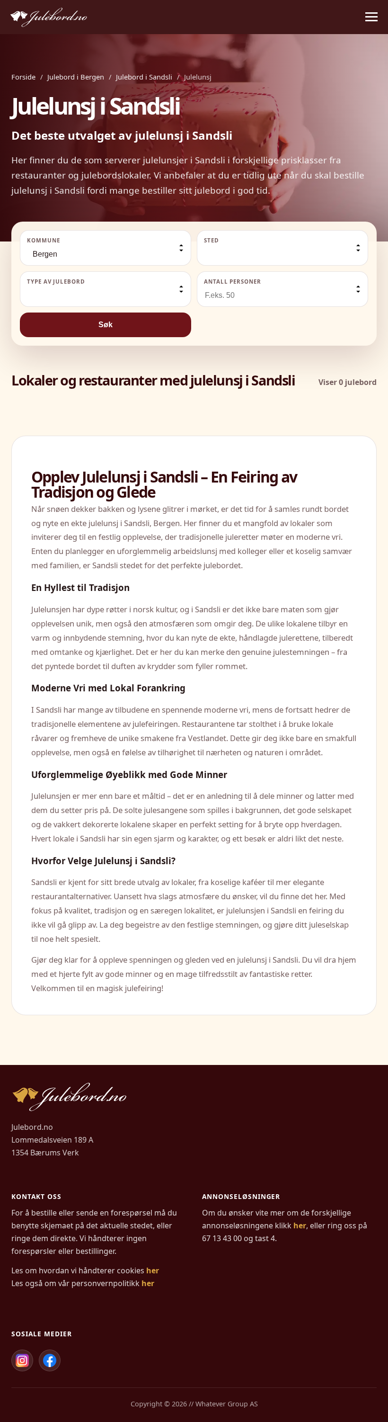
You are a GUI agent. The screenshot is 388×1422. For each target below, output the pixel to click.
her (152, 1270)
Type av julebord (56, 281)
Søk (105, 325)
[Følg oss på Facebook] (50, 1360)
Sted (211, 240)
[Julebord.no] (48, 17)
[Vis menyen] (371, 17)
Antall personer (232, 281)
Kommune (43, 240)
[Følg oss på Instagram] (22, 1360)
